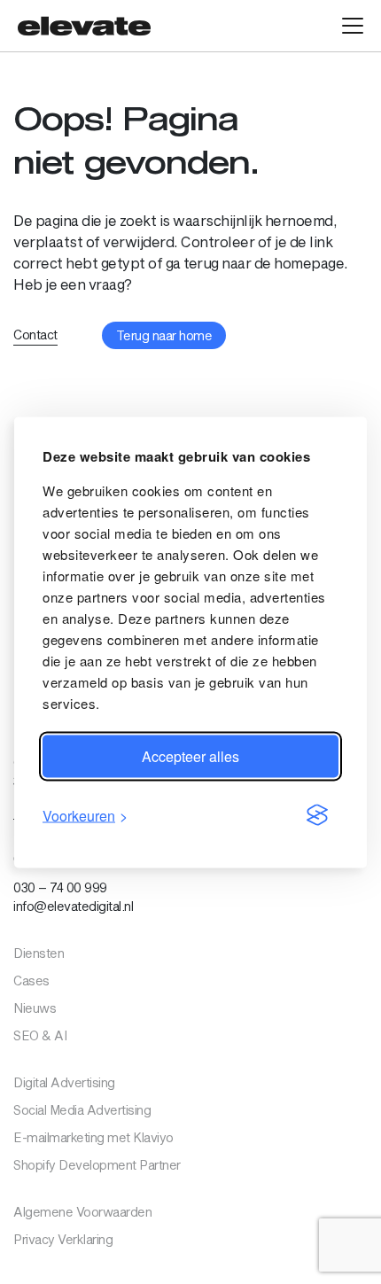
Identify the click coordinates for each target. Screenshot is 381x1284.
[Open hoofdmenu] (352, 26)
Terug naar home (164, 335)
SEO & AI (39, 1035)
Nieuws (34, 1008)
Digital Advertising (64, 1082)
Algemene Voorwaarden (82, 1211)
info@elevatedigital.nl (73, 906)
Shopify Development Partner (97, 1164)
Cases (31, 980)
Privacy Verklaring (63, 1239)
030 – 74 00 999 (60, 887)
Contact (35, 334)
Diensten (38, 953)
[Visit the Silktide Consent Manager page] (317, 815)
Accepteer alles (190, 755)
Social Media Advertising (82, 1109)
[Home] (84, 25)
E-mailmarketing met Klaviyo (93, 1137)
